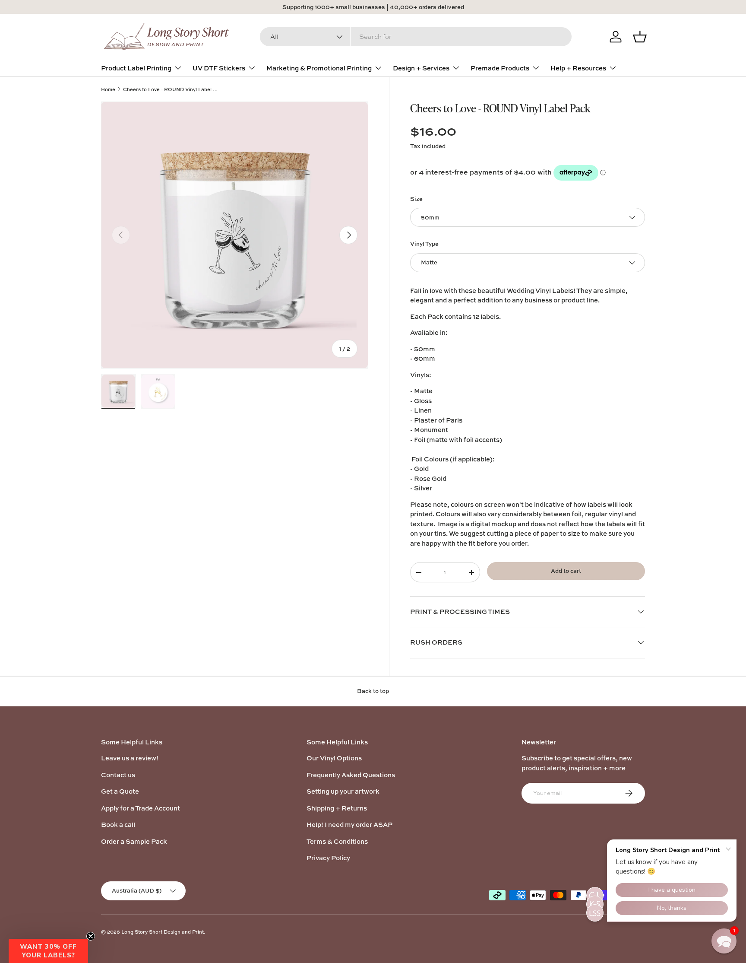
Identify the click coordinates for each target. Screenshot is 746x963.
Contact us (118, 774)
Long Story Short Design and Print (162, 931)
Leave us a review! (129, 758)
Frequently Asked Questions (351, 774)
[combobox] (416, 36)
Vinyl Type (424, 244)
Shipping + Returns (337, 808)
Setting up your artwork (343, 791)
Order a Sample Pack (134, 841)
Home (108, 89)
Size (416, 199)
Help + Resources (578, 68)
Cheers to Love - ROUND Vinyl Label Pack (171, 89)
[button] (48, 951)
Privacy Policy (328, 857)
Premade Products (500, 68)
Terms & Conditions (337, 841)
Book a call (118, 824)
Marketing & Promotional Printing (319, 68)
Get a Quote (120, 791)
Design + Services (421, 68)
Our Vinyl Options (334, 758)
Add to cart (566, 571)
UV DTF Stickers (219, 68)
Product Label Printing (136, 68)
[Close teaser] (90, 936)
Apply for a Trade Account (140, 808)
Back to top (373, 691)
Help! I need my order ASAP (349, 824)
